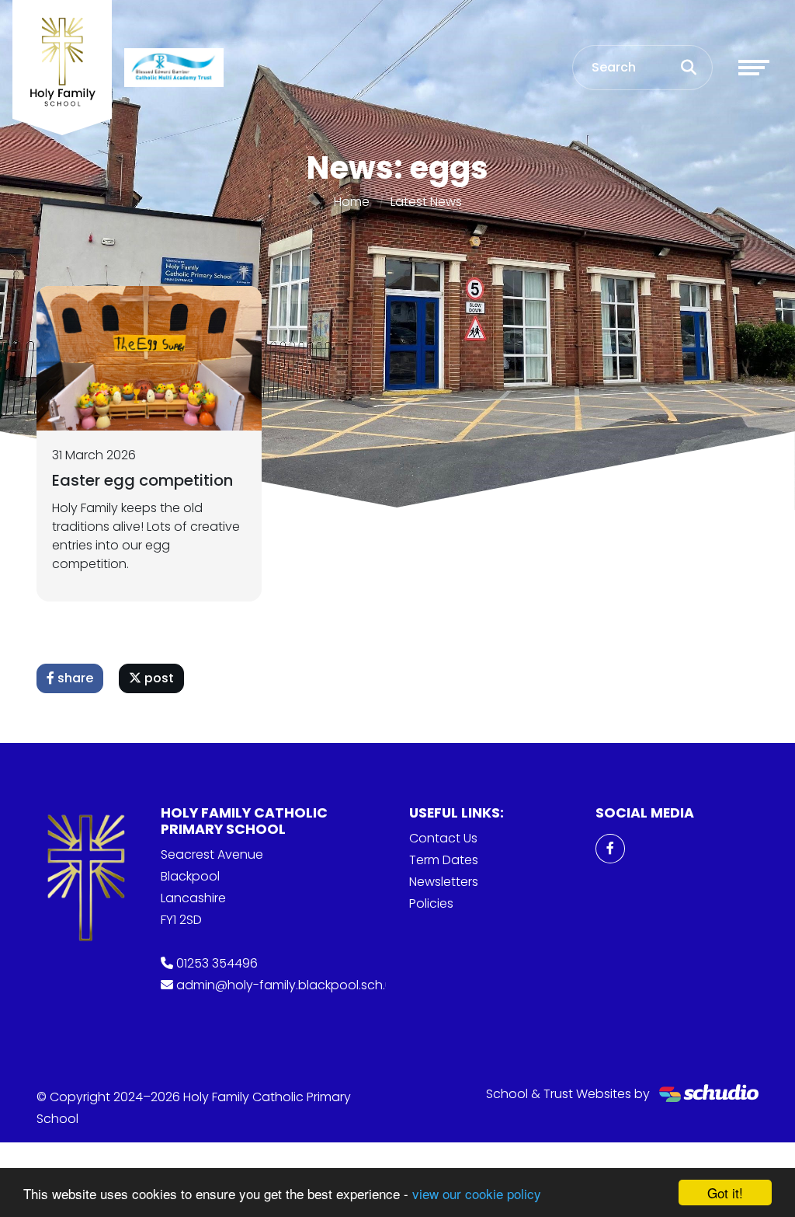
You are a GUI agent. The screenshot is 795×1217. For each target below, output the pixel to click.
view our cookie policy (476, 1193)
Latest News (426, 202)
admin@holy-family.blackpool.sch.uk (287, 985)
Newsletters (443, 882)
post (157, 678)
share (73, 678)
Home (352, 202)
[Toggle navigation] (754, 67)
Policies (431, 903)
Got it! (725, 1192)
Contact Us (443, 838)
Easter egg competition (142, 480)
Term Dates (443, 860)
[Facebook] (610, 848)
